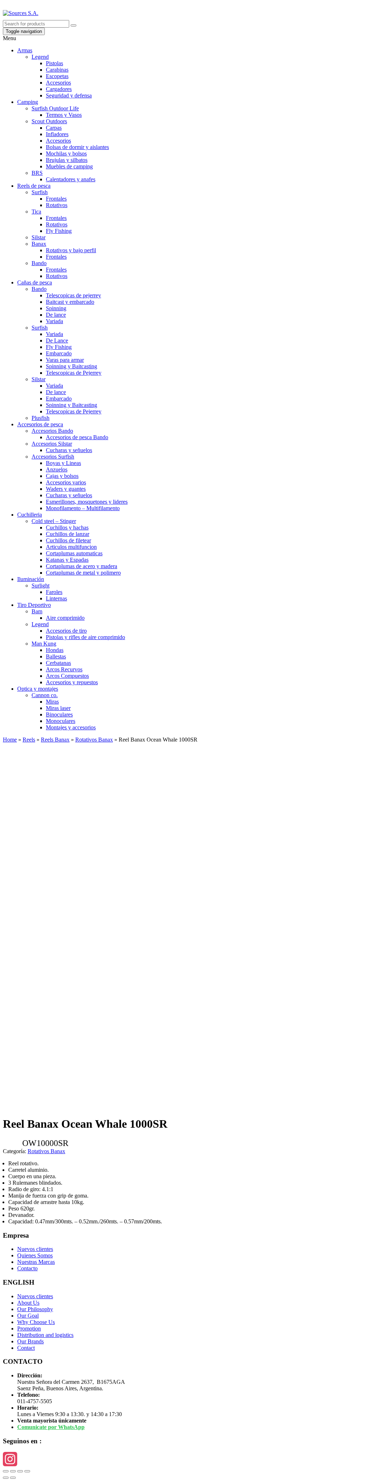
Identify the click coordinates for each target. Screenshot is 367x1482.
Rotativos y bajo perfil (71, 250)
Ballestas (56, 656)
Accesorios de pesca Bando (77, 437)
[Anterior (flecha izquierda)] (6, 1478)
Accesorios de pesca (40, 424)
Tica (36, 211)
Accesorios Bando (52, 431)
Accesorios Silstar (52, 444)
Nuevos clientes (35, 1249)
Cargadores (59, 89)
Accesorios (58, 83)
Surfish (40, 192)
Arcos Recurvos (64, 669)
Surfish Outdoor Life (55, 108)
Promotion (29, 1328)
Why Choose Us (36, 1322)
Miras (52, 702)
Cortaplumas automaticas (74, 553)
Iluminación (30, 579)
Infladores (57, 134)
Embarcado (59, 353)
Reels (29, 740)
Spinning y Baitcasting (71, 366)
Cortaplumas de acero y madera (81, 566)
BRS (37, 173)
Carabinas (57, 70)
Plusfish (40, 418)
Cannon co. (45, 695)
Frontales (56, 199)
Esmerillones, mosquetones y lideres (87, 502)
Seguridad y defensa (69, 95)
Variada (54, 321)
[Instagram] (183, 1459)
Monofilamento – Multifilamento (83, 508)
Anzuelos (56, 469)
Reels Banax (55, 740)
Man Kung (44, 644)
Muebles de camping (69, 166)
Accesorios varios (66, 482)
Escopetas (57, 76)
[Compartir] (13, 1471)
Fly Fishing (59, 231)
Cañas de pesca (34, 282)
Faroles (54, 592)
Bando (39, 263)
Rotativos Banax (94, 740)
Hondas (54, 650)
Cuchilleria (29, 515)
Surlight (40, 585)
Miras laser (58, 708)
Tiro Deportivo (34, 605)
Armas (24, 50)
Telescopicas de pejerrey (73, 295)
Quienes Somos (35, 1255)
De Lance (57, 340)
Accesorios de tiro (66, 631)
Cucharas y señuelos (69, 450)
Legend (40, 57)
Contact (26, 1348)
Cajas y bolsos (62, 476)
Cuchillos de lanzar (67, 534)
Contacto (27, 1268)
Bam (37, 611)
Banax (39, 244)
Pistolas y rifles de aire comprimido (85, 637)
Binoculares (59, 714)
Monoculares (60, 721)
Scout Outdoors (49, 121)
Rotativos (56, 205)
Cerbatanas (58, 663)
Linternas (56, 598)
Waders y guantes (66, 489)
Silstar (39, 237)
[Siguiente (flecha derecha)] (13, 1478)
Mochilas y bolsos (66, 153)
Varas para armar (65, 360)
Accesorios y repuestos (72, 682)
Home (10, 740)
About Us (28, 1303)
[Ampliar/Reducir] (27, 1471)
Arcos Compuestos (67, 676)
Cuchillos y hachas (67, 527)
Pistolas (54, 63)
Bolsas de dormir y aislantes (77, 147)
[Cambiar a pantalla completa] (20, 1471)
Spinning (56, 308)
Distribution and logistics (45, 1335)
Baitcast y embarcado (70, 302)
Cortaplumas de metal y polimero (83, 573)
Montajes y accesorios (71, 727)
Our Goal (28, 1316)
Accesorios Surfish (53, 457)
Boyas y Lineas (63, 463)
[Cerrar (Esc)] (6, 1471)
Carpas (54, 128)
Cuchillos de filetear (68, 540)
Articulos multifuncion (71, 547)
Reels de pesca (34, 186)
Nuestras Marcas (36, 1262)
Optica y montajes (37, 689)
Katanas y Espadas (67, 560)
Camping (27, 102)
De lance (56, 315)
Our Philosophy (35, 1309)
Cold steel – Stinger (54, 521)
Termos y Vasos (64, 115)
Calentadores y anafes (70, 179)
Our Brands (30, 1341)
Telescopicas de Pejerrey (73, 373)
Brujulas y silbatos (66, 160)
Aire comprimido (65, 618)
